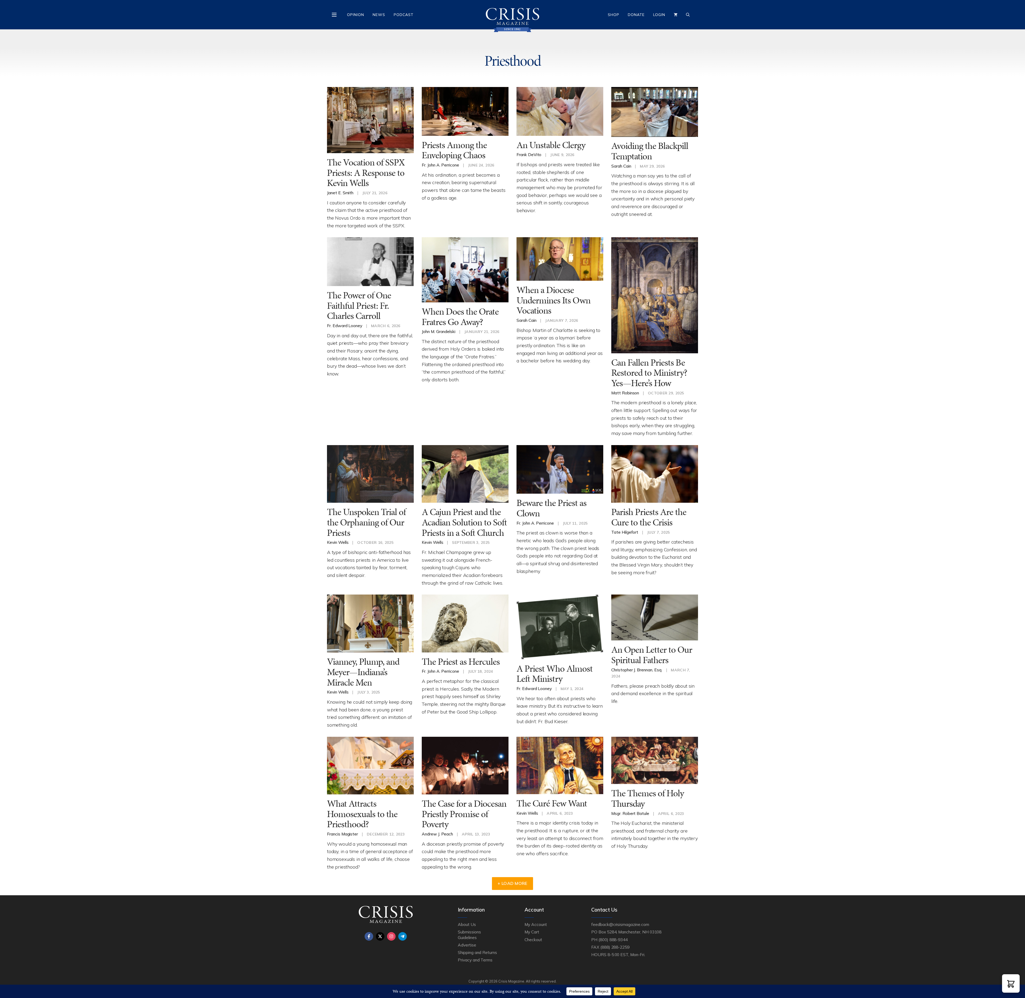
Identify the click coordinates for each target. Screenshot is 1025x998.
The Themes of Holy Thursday (647, 798)
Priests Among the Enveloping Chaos (454, 150)
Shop (613, 14)
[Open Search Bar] (688, 15)
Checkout (533, 939)
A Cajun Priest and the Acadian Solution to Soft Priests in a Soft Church (464, 522)
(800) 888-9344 (613, 939)
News (379, 14)
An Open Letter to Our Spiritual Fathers (651, 655)
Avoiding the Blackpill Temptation (649, 151)
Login (659, 14)
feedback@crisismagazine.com (620, 924)
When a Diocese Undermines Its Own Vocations (553, 300)
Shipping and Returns (477, 952)
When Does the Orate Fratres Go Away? (460, 316)
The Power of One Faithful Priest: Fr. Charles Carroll (359, 305)
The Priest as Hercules (461, 661)
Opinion (355, 14)
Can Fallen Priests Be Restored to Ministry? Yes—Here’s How (649, 373)
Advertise (467, 945)
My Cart (532, 931)
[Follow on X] (380, 936)
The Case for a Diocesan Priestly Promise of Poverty (464, 814)
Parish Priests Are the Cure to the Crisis (648, 517)
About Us (467, 924)
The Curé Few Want (552, 803)
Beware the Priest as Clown (551, 508)
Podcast (403, 14)
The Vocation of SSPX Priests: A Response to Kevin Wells (366, 172)
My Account (536, 924)
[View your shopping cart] (675, 15)
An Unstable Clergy (551, 145)
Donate (636, 14)
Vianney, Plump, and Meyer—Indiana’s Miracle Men (363, 672)
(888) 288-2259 (614, 947)
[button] (1011, 983)
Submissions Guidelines (469, 934)
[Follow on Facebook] (369, 936)
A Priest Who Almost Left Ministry (555, 674)
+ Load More (512, 883)
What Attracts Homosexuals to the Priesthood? (362, 814)
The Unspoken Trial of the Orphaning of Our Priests (366, 522)
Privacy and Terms (475, 960)
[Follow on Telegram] (402, 936)
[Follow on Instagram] (391, 936)
